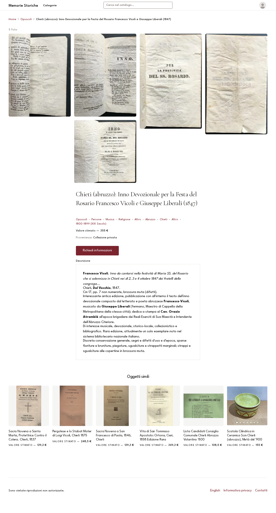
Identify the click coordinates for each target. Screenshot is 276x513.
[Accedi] (262, 5)
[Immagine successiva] (262, 405)
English (215, 490)
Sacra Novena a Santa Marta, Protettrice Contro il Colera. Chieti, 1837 (28, 435)
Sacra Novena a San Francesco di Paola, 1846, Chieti (113, 435)
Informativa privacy (238, 490)
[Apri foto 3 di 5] (105, 151)
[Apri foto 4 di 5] (171, 81)
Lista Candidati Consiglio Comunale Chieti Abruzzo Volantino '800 (201, 435)
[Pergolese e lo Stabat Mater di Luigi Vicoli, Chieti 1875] (72, 406)
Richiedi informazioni (97, 250)
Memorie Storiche (23, 6)
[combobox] (138, 5)
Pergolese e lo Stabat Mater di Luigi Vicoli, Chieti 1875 (72, 433)
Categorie (50, 5)
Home (12, 19)
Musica (110, 219)
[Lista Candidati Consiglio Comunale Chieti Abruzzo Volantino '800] (203, 406)
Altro (138, 219)
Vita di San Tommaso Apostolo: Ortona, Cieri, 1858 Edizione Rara (156, 435)
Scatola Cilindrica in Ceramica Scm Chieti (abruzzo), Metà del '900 (244, 435)
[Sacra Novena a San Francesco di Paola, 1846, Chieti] (116, 406)
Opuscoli (26, 19)
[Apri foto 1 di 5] (40, 75)
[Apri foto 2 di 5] (105, 75)
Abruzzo (150, 219)
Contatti (261, 490)
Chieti (163, 219)
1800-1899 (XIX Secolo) (91, 223)
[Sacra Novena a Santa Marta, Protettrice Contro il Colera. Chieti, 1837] (29, 406)
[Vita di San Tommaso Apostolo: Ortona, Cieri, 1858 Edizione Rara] (160, 406)
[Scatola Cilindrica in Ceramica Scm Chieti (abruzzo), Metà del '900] (247, 406)
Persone (96, 219)
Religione (124, 219)
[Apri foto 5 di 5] (236, 84)
